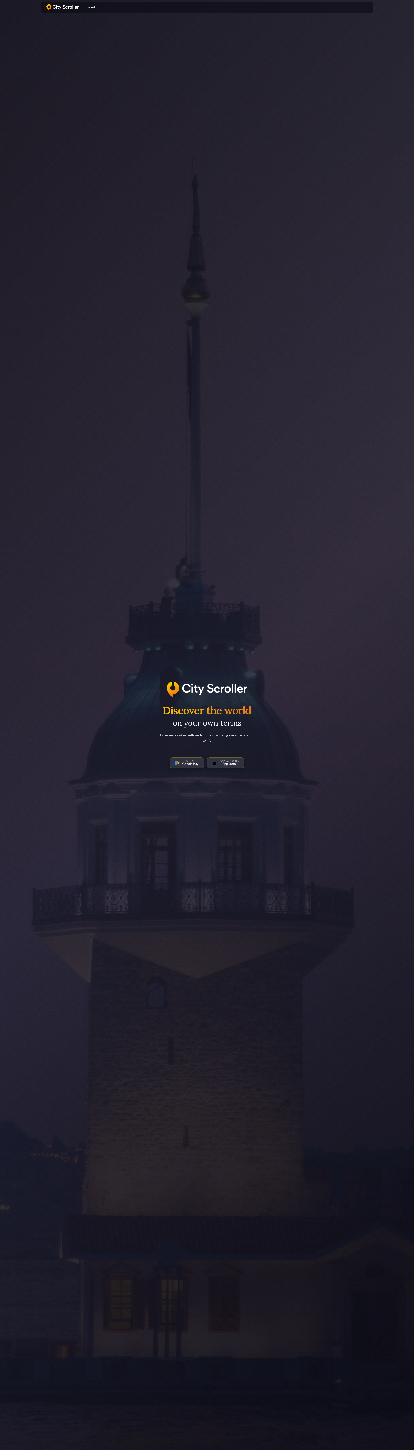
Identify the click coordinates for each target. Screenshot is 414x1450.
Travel (90, 7)
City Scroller (55, 6)
